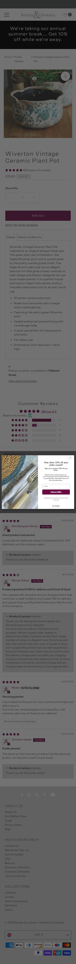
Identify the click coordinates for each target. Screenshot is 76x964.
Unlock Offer (56, 492)
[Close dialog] (70, 457)
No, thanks (56, 505)
